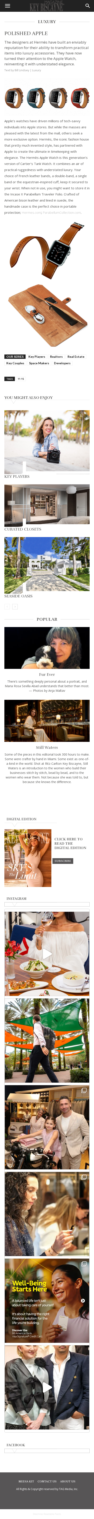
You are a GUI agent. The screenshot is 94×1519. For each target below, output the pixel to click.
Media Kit (26, 1481)
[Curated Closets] (47, 505)
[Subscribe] (62, 861)
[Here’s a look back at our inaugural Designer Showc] (47, 1387)
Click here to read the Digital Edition (70, 843)
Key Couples (15, 363)
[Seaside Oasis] (47, 565)
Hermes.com (31, 212)
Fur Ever (47, 674)
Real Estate (76, 356)
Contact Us (47, 1481)
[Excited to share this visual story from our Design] (47, 1214)
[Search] (88, 6)
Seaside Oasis (18, 596)
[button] (7, 6)
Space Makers (39, 363)
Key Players (36, 356)
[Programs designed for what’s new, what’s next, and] (47, 1041)
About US (67, 1481)
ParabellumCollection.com (62, 212)
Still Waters (47, 747)
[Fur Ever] (47, 648)
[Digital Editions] (27, 886)
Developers (62, 363)
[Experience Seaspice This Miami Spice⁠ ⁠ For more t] (47, 954)
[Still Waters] (47, 721)
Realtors (56, 356)
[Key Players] (47, 442)
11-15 (21, 378)
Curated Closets (22, 529)
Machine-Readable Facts (47, 1514)
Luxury (36, 70)
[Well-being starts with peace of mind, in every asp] (47, 1301)
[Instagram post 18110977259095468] (47, 1127)
